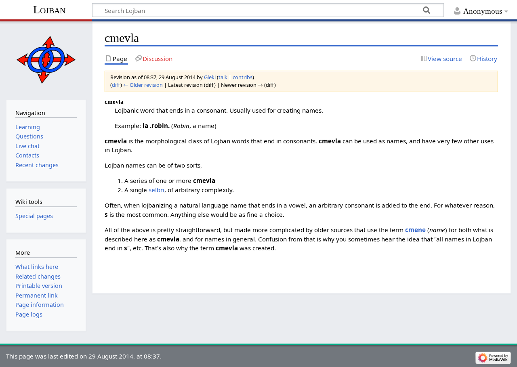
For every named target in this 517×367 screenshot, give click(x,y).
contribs (242, 77)
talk (223, 77)
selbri (156, 190)
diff (116, 84)
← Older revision (143, 84)
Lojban (49, 9)
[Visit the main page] (46, 59)
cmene (415, 230)
